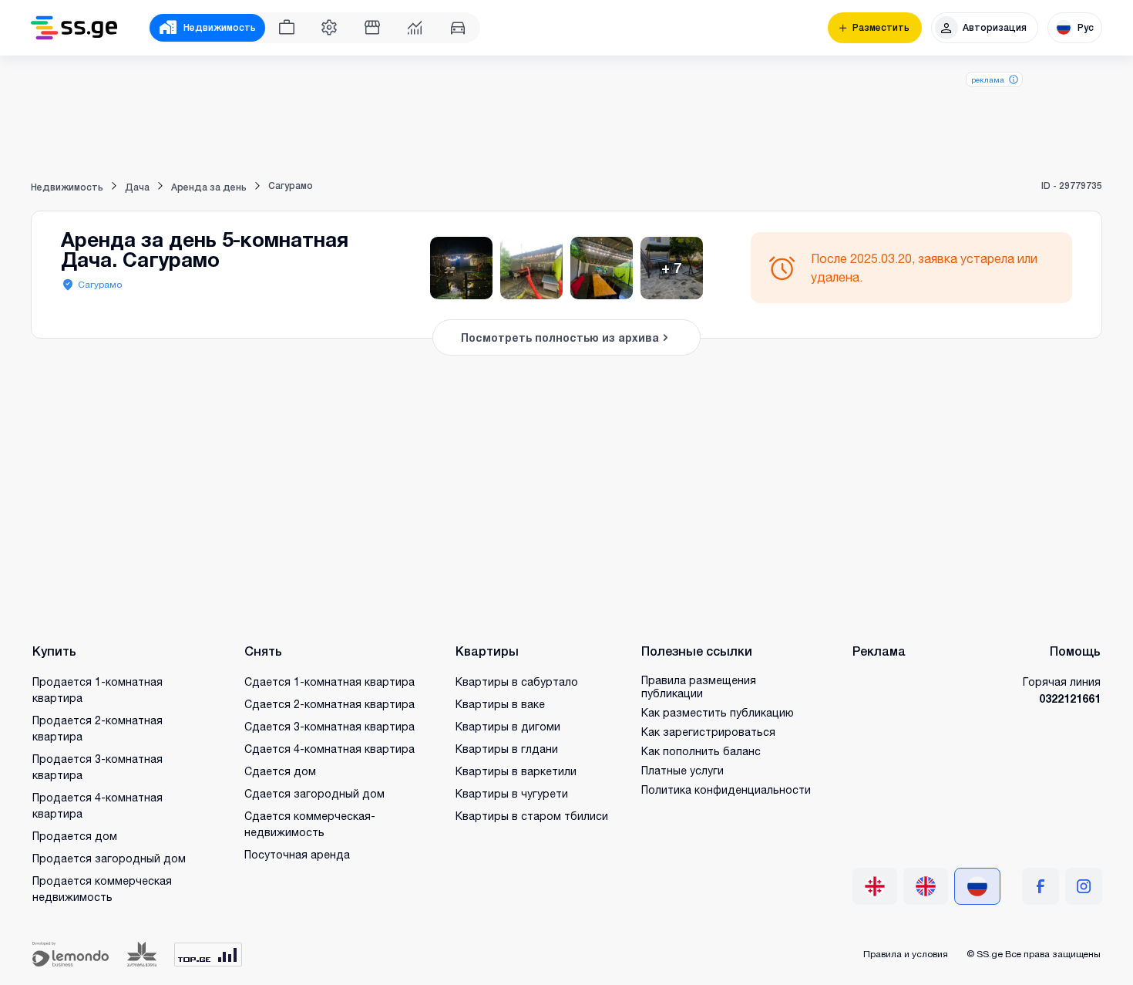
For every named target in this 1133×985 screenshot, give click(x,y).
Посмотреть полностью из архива (560, 337)
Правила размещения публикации (698, 686)
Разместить (880, 27)
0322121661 (1070, 698)
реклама (987, 79)
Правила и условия (905, 954)
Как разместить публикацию (717, 712)
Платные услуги (682, 770)
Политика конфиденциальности (726, 789)
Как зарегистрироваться (708, 731)
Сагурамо (100, 284)
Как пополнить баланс (701, 750)
